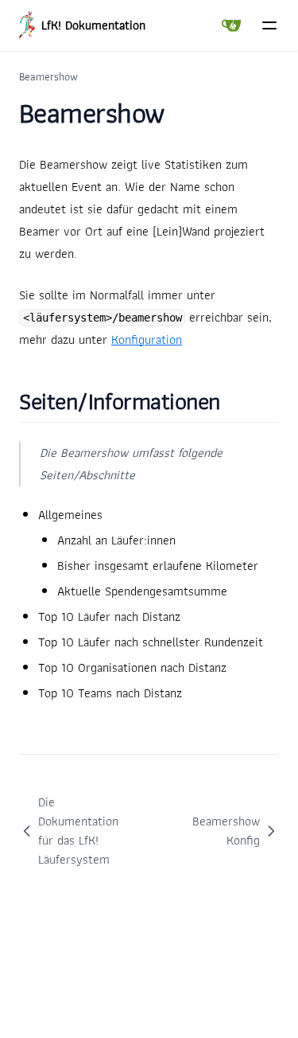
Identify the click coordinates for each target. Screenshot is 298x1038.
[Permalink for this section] (241, 400)
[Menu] (269, 25)
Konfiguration (146, 339)
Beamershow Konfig (226, 830)
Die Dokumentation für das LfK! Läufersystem (78, 830)
